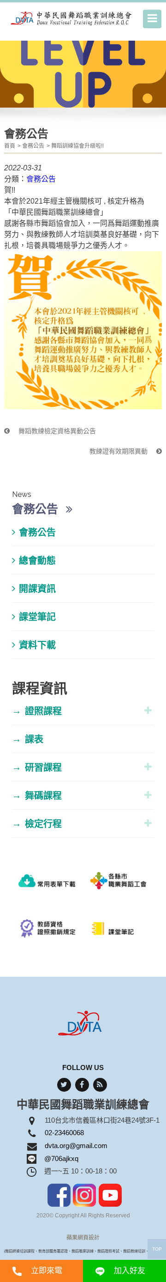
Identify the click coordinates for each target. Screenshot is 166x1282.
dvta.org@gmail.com (76, 1145)
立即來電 (46, 1270)
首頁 (9, 146)
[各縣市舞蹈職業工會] (118, 884)
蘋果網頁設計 (83, 1237)
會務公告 (33, 146)
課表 (27, 739)
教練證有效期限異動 (119, 451)
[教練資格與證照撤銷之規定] (47, 932)
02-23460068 (64, 1133)
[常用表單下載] (47, 884)
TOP (157, 1249)
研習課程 (37, 767)
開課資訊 (37, 589)
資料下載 (37, 645)
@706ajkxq (61, 1158)
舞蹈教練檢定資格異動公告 (56, 431)
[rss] (100, 1085)
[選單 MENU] (152, 19)
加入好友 (129, 1270)
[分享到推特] (64, 1085)
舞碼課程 (37, 795)
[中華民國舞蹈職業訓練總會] (72, 18)
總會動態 (37, 561)
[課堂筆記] (118, 932)
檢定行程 (37, 823)
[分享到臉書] (82, 1085)
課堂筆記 (37, 617)
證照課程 (37, 711)
